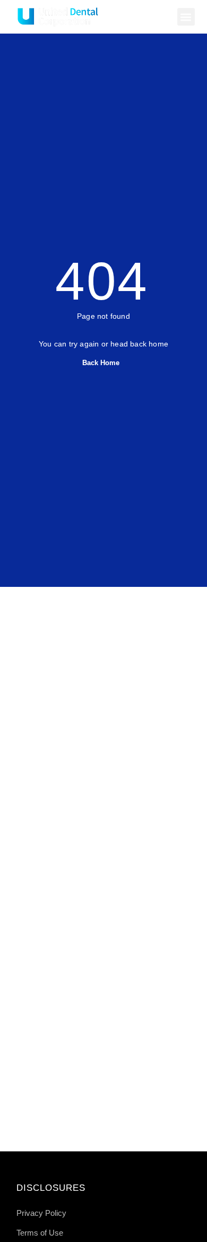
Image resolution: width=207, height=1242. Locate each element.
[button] (186, 17)
